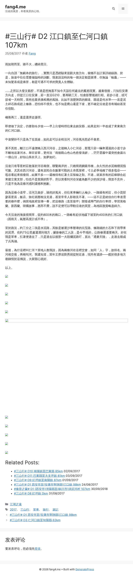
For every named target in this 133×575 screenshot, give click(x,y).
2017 (13, 509)
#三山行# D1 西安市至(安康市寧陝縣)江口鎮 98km (43, 515)
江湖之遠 (16, 504)
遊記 (55, 509)
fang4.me (15, 6)
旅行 (46, 509)
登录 (38, 548)
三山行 (24, 509)
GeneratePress (85, 569)
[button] (113, 8)
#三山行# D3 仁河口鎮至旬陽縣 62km (35, 520)
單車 (36, 509)
